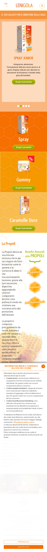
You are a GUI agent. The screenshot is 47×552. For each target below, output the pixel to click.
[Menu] (41, 5)
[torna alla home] (24, 5)
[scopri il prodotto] (23, 39)
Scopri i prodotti (23, 147)
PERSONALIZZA (23, 542)
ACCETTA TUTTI (23, 547)
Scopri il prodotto (23, 82)
